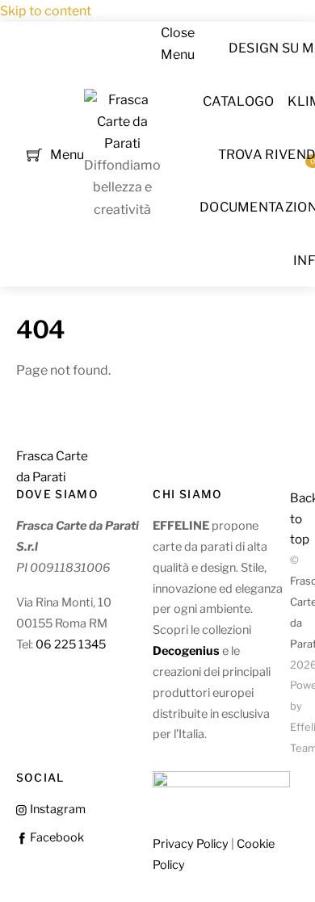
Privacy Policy (191, 844)
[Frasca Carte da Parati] (122, 143)
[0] (34, 153)
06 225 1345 (71, 644)
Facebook (55, 837)
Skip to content (45, 11)
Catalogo (239, 101)
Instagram (56, 809)
